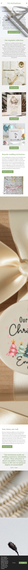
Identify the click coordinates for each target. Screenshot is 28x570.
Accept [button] (22, 562)
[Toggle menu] (1, 3)
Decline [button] (13, 562)
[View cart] (26, 3)
